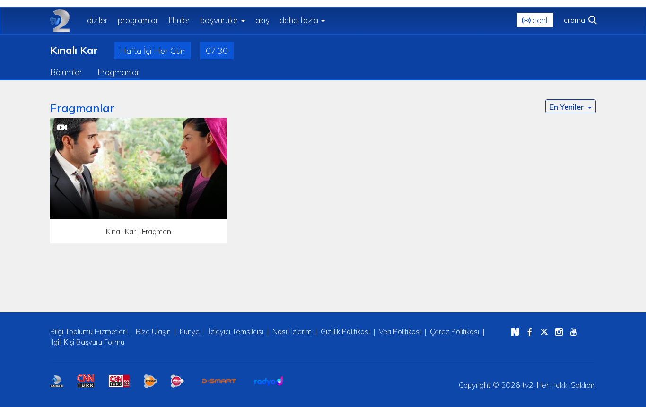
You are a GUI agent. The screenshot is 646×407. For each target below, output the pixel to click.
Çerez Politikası (454, 331)
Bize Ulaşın (153, 331)
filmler (179, 20)
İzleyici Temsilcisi (236, 331)
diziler (97, 20)
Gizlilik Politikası (345, 331)
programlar (138, 20)
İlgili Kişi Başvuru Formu (87, 342)
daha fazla (298, 20)
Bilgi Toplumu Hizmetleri (88, 331)
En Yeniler (567, 107)
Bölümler (66, 72)
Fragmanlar (118, 72)
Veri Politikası (400, 331)
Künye (190, 331)
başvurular (219, 20)
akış (262, 20)
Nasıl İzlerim (292, 331)
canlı (539, 20)
